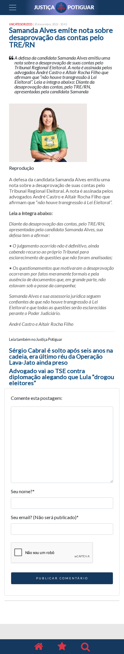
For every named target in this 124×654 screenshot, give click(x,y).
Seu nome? (23, 491)
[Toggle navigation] (13, 7)
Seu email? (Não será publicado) (45, 517)
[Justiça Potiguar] (38, 647)
